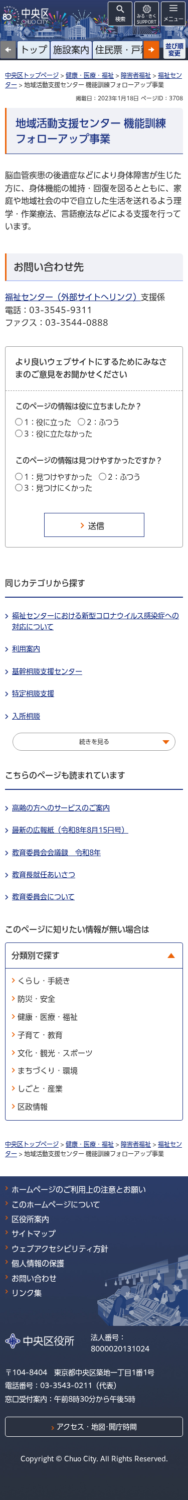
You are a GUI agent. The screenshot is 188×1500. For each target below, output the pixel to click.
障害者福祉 (136, 75)
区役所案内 (30, 1219)
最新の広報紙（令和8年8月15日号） (70, 830)
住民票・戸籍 (122, 49)
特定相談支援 (33, 693)
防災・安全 (36, 999)
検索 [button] (120, 19)
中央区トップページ (32, 75)
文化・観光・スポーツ (55, 1053)
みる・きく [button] (146, 19)
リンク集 (27, 1293)
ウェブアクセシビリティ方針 (60, 1249)
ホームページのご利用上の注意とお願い (79, 1189)
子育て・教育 (40, 1035)
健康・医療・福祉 (90, 75)
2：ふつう (103, 422)
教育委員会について (43, 896)
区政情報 (33, 1107)
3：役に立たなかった (58, 434)
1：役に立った (47, 422)
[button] (151, 50)
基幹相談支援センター (47, 671)
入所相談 (26, 716)
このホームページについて (56, 1204)
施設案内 (71, 49)
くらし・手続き (44, 981)
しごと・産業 (40, 1089)
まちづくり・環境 (48, 1070)
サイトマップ (34, 1234)
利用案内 (26, 648)
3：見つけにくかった (58, 488)
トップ (33, 49)
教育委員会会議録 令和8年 (56, 852)
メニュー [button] (173, 19)
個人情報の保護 (38, 1263)
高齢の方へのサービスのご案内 (61, 807)
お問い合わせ (34, 1278)
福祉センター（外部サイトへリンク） (73, 297)
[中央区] (28, 15)
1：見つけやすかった (58, 477)
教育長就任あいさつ (43, 874)
